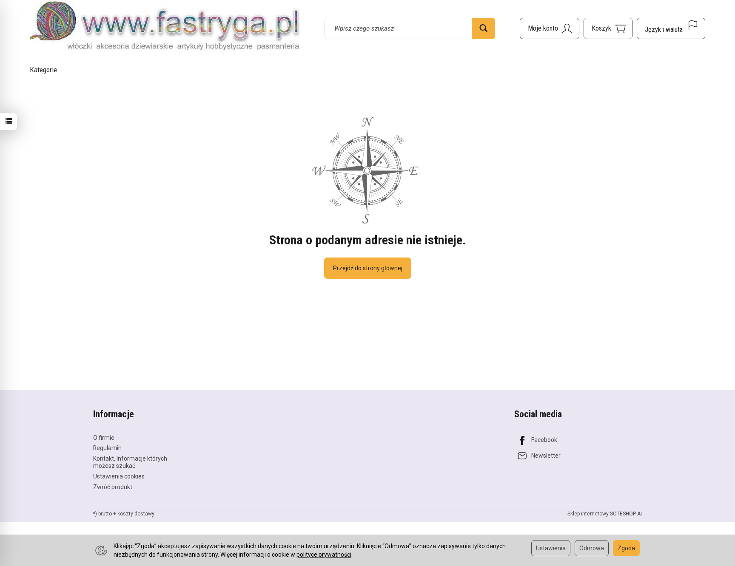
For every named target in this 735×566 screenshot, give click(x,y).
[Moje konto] (549, 28)
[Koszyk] (608, 28)
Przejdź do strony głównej (367, 268)
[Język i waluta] (671, 28)
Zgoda (626, 548)
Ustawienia (551, 548)
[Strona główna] (165, 27)
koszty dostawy (135, 514)
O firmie (103, 437)
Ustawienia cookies (119, 476)
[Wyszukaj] (483, 28)
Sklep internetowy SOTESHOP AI (604, 514)
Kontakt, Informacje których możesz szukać (130, 462)
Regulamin (107, 447)
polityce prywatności (323, 554)
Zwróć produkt (112, 487)
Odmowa (591, 548)
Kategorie (43, 69)
